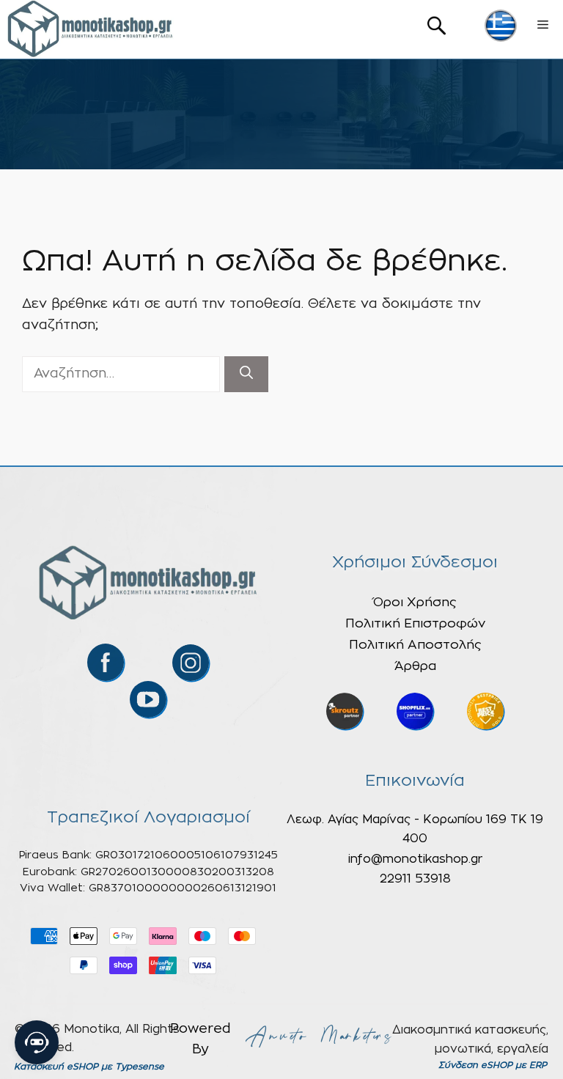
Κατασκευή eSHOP (56, 1066)
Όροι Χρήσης (415, 602)
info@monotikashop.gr (415, 859)
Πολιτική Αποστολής (415, 644)
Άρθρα (415, 666)
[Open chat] (37, 1042)
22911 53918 (415, 879)
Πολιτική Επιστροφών (415, 623)
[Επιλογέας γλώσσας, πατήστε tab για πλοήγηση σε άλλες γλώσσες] (501, 26)
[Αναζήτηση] (246, 374)
